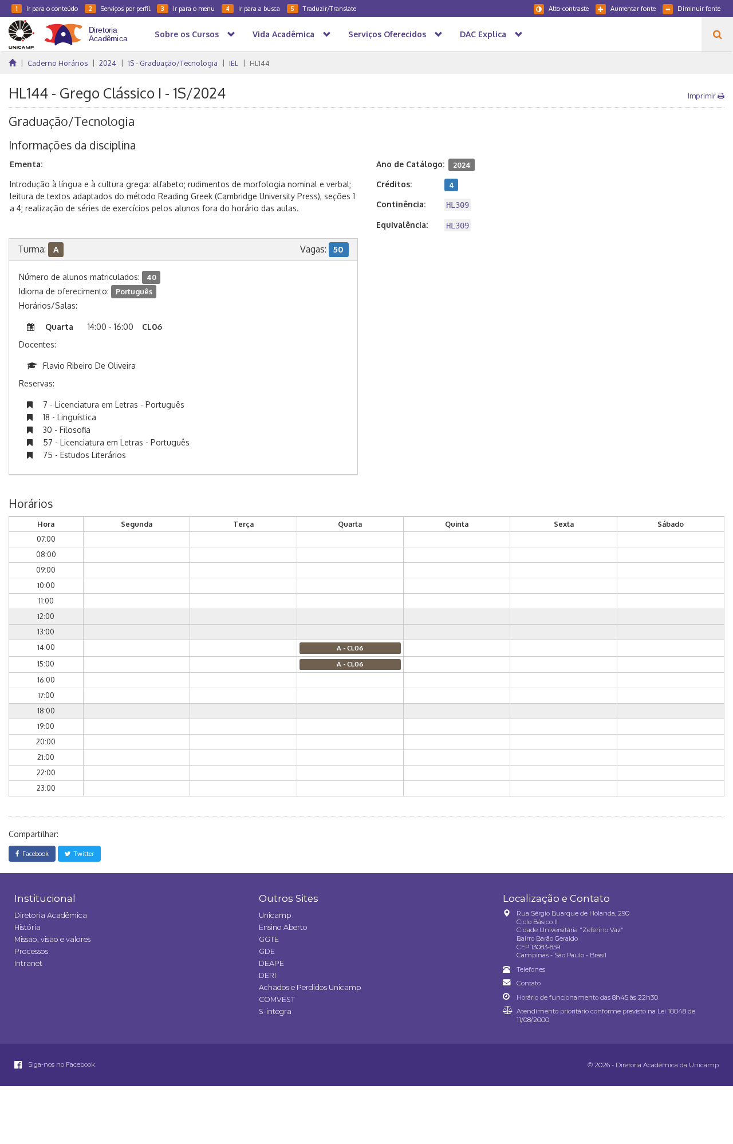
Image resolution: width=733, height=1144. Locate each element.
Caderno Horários (57, 63)
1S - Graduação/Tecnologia (173, 63)
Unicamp (275, 915)
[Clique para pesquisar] (717, 34)
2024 (107, 63)
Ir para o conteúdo (46, 8)
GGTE (269, 939)
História (27, 927)
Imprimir (703, 95)
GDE (267, 951)
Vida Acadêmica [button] (283, 34)
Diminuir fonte (698, 8)
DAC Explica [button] (483, 34)
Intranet (28, 963)
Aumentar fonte (633, 8)
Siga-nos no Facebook (60, 1064)
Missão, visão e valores (52, 939)
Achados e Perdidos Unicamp (310, 987)
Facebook (34, 853)
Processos (31, 951)
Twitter (82, 853)
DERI (267, 975)
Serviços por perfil (119, 8)
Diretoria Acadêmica (50, 915)
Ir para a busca (253, 8)
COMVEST (277, 999)
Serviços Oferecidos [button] (387, 34)
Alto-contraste (569, 8)
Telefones (531, 969)
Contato (529, 983)
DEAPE (271, 963)
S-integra (275, 1011)
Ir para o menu (188, 8)
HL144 (260, 63)
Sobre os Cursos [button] (187, 34)
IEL (233, 63)
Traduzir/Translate (323, 8)
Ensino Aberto (283, 927)
